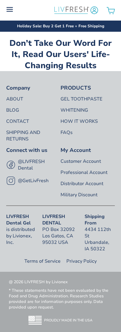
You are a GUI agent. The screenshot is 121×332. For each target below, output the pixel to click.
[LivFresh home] (71, 10)
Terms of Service (42, 261)
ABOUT (14, 99)
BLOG (12, 110)
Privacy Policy (81, 261)
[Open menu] (29, 10)
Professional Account (83, 172)
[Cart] (110, 10)
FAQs (66, 132)
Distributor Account (81, 183)
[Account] (94, 10)
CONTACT (17, 121)
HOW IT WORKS (79, 121)
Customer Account (80, 161)
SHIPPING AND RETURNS (23, 135)
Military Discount (79, 195)
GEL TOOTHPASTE (81, 99)
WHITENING (74, 110)
